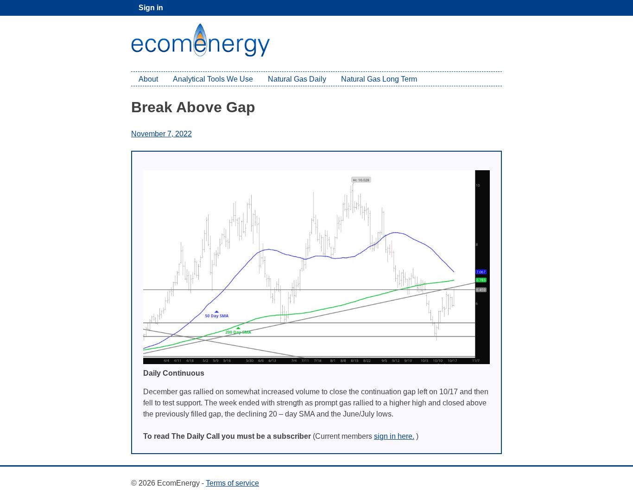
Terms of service (232, 483)
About (148, 79)
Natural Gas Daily (297, 79)
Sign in (151, 8)
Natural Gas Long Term (379, 79)
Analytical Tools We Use (213, 79)
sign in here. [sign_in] (394, 436)
